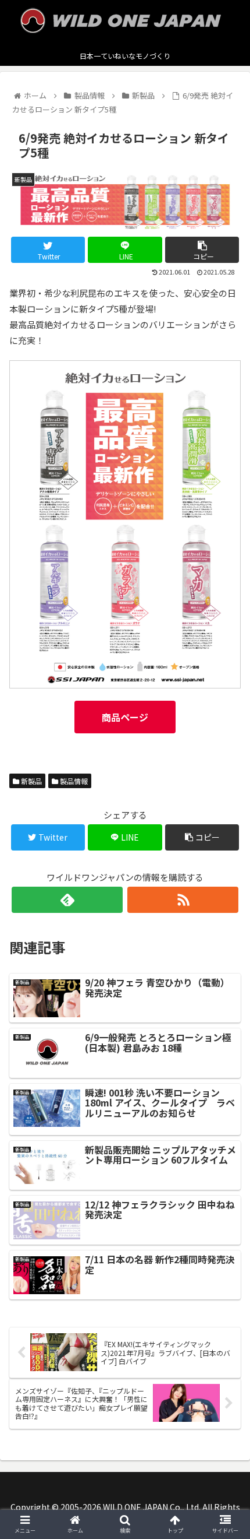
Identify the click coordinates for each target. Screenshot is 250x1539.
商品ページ (125, 717)
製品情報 (73, 781)
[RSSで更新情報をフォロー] (182, 900)
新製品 (30, 781)
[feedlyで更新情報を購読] (67, 900)
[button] (226, 1191)
